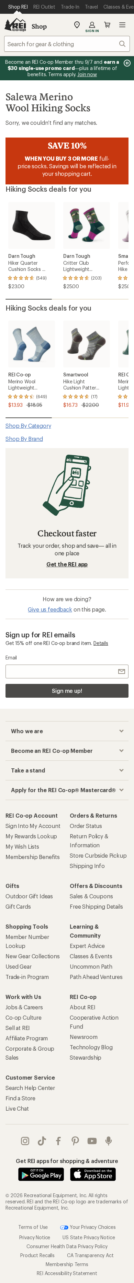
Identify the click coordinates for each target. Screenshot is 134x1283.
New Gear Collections (32, 956)
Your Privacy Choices (92, 1227)
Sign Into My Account (32, 825)
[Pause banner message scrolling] (126, 63)
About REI (83, 1007)
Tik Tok (42, 1140)
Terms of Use (33, 1227)
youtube (92, 1140)
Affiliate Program (26, 1038)
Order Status (86, 825)
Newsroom (84, 1036)
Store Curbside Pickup (98, 855)
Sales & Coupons (91, 896)
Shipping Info (87, 865)
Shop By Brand (24, 438)
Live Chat (17, 1108)
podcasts (108, 1140)
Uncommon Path (91, 966)
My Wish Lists (22, 846)
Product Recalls (37, 1255)
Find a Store (20, 1098)
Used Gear (18, 966)
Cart (107, 25)
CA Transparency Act (90, 1255)
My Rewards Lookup (31, 836)
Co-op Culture (23, 1017)
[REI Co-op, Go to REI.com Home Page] (15, 25)
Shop (39, 26)
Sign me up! (67, 690)
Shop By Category (28, 425)
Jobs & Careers (24, 1007)
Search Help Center (30, 1087)
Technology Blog (91, 1047)
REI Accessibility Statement (67, 1273)
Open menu (122, 25)
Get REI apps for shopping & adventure (67, 1161)
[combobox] (67, 44)
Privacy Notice (35, 1237)
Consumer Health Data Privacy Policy (66, 1246)
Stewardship (85, 1057)
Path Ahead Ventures (96, 976)
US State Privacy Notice (89, 1237)
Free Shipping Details (96, 906)
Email (11, 657)
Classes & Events (91, 956)
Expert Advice (87, 945)
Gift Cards (18, 906)
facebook (58, 1140)
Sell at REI (17, 1027)
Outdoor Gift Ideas (29, 896)
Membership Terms (67, 1264)
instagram (25, 1140)
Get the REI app (67, 564)
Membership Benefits (32, 856)
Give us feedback (50, 609)
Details (100, 643)
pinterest (75, 1140)
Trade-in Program (26, 976)
